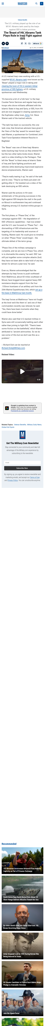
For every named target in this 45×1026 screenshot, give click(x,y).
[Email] (29, 43)
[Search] (36, 3)
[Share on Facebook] (22, 43)
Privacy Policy (13, 480)
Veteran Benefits (22, 20)
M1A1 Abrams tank (18, 79)
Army (27, 115)
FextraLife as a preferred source (22, 411)
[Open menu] (3, 3)
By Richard (6, 48)
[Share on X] (25, 43)
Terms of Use (35, 477)
